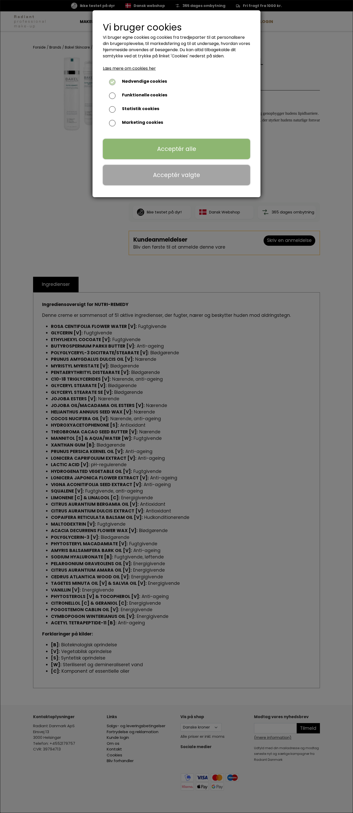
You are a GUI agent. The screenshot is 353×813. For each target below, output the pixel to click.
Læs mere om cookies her (129, 68)
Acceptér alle (176, 149)
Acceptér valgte (176, 175)
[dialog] (176, 406)
